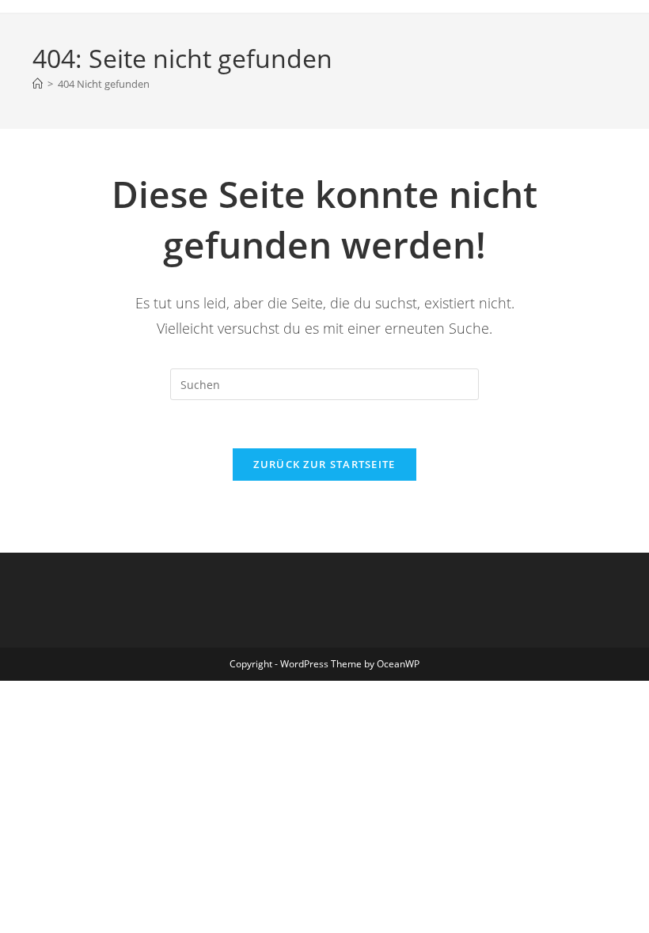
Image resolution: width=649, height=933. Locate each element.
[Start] (37, 84)
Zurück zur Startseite (324, 464)
